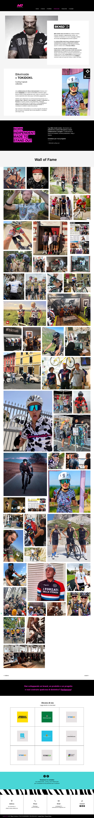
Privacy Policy (48, 816)
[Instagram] (44, 776)
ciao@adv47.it (58, 806)
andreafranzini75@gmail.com (58, 807)
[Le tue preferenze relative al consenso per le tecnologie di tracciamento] (1, 613)
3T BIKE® (77, 55)
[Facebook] (47, 776)
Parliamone (66, 690)
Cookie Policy (41, 816)
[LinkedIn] (82, 806)
